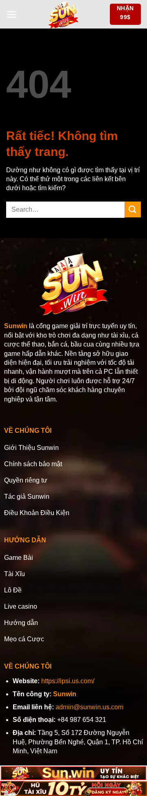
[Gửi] (133, 209)
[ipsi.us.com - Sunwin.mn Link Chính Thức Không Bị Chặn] (63, 14)
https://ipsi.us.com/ (67, 681)
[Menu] (11, 14)
